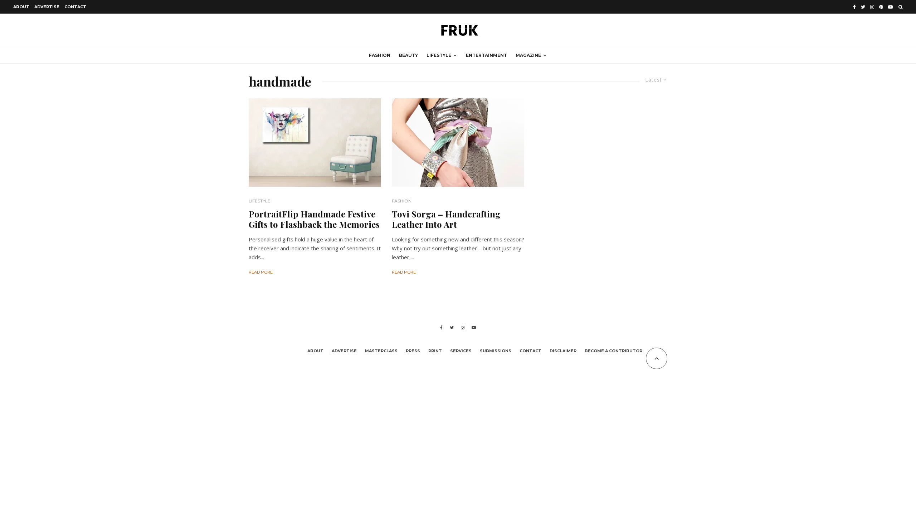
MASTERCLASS (381, 350)
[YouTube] (890, 7)
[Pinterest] (881, 7)
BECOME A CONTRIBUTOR (613, 350)
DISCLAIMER (563, 350)
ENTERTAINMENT (486, 55)
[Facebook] (854, 7)
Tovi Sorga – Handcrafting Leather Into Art (446, 219)
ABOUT (21, 6)
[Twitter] (863, 7)
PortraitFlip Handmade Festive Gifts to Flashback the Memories (314, 219)
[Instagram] (872, 7)
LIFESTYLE (439, 55)
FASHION (379, 55)
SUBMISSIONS (495, 350)
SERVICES (461, 350)
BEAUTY (408, 55)
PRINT (435, 350)
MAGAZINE (528, 55)
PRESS (413, 350)
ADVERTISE (46, 6)
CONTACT (75, 6)
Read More (261, 272)
